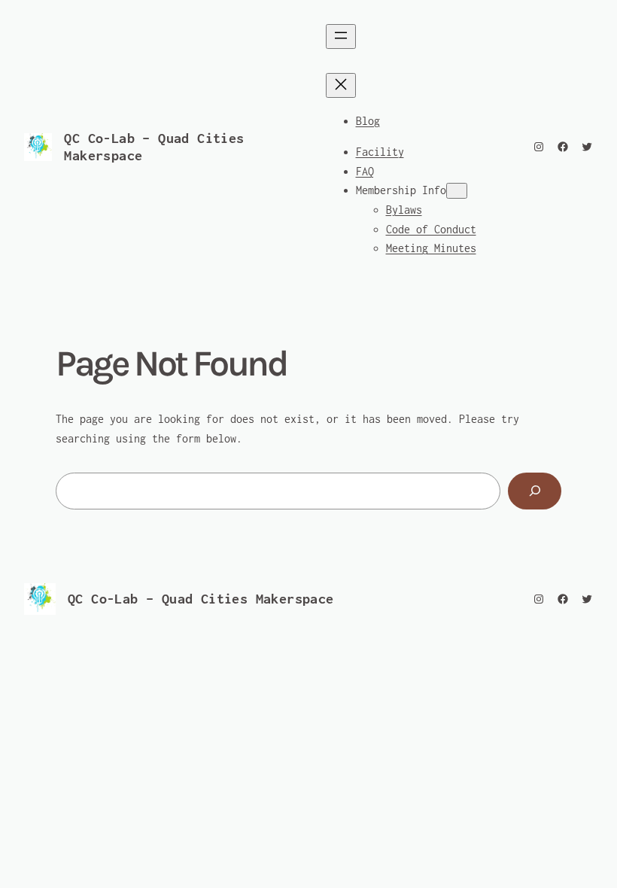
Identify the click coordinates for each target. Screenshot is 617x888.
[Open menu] (341, 36)
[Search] (534, 491)
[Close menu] (341, 85)
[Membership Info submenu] (456, 191)
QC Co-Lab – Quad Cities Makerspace (201, 599)
